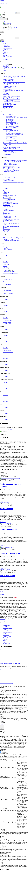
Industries (5, 45)
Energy (5, 200)
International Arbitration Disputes (11, 152)
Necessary (4, 752)
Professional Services (8, 220)
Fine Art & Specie (7, 89)
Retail (4, 224)
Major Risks (6, 94)
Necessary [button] (2, 750)
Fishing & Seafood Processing (10, 203)
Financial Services (7, 202)
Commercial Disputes (8, 115)
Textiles (5, 227)
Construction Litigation (8, 239)
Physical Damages (7, 97)
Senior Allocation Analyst (10, 553)
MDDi (4, 70)
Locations (5, 49)
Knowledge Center (7, 48)
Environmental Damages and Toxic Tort (13, 150)
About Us (5, 52)
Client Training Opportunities (10, 273)
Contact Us (6, 630)
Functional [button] (2, 829)
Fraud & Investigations (8, 151)
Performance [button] (3, 837)
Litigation (5, 66)
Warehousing (6, 230)
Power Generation (7, 249)
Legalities (5, 642)
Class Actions (6, 145)
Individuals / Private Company (10, 67)
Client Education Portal (9, 271)
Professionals (6, 46)
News (4, 53)
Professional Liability (8, 100)
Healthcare (5, 209)
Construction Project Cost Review (11, 240)
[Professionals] (7, 23)
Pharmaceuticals (7, 217)
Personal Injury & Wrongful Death (11, 96)
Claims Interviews (7, 279)
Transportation (6, 229)
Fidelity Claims (7, 87)
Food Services (6, 205)
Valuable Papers (7, 108)
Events (4, 51)
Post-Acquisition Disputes (12, 126)
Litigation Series (7, 284)
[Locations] (6, 21)
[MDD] (2, 594)
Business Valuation (7, 144)
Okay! (2, 717)
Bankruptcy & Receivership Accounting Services (15, 143)
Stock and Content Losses (9, 104)
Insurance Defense (7, 129)
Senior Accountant (7, 576)
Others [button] (1, 862)
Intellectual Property (11, 124)
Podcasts (5, 268)
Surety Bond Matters (8, 106)
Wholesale (5, 231)
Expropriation (9, 120)
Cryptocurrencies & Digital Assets (11, 147)
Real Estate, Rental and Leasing (11, 223)
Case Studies (6, 264)
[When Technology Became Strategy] (6, 680)
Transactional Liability (8, 107)
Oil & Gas (5, 248)
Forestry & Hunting (8, 206)
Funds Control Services (12, 123)
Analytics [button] (2, 845)
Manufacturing (6, 213)
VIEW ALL (3, 689)
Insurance (5, 64)
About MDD (6, 637)
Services (5, 43)
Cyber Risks (6, 84)
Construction (6, 198)
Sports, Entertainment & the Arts (11, 226)
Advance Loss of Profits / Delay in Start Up (14, 76)
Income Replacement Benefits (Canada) (13, 90)
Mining (5, 247)
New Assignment (7, 29)
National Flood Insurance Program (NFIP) (13, 182)
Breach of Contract (11, 116)
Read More (3, 501)
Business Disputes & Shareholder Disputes (16, 117)
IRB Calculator (7, 290)
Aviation (5, 193)
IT (3, 212)
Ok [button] (1, 722)
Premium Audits (7, 154)
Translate (14, 27)
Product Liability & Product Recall (11, 99)
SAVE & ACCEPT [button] (5, 869)
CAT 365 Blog (6, 267)
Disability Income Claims (9, 86)
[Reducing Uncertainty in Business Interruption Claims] (6, 660)
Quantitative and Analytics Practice (11, 101)
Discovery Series (7, 282)
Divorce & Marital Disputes (10, 148)
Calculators (6, 270)
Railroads (5, 222)
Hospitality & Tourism (8, 210)
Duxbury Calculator (8, 293)
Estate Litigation (10, 119)
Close (2, 39)
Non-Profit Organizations (9, 216)
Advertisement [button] (3, 853)
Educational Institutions (9, 199)
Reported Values (7, 103)
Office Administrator (8, 529)
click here (2, 619)
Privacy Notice (6, 643)
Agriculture (6, 191)
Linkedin (5, 59)
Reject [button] (3, 722)
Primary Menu (4, 19)
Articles (5, 266)
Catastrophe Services (8, 80)
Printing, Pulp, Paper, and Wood (11, 219)
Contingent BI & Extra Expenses (11, 83)
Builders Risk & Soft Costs (9, 77)
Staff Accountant (6, 509)
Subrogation (9, 137)
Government (6, 207)
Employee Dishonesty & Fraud (10, 177)
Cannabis (5, 196)
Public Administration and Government (12, 68)
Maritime (5, 214)
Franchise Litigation (11, 122)
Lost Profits (6, 93)
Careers (5, 55)
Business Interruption (8, 79)
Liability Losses (7, 92)
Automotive (6, 192)
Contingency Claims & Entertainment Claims (14, 82)
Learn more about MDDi (6, 430)
